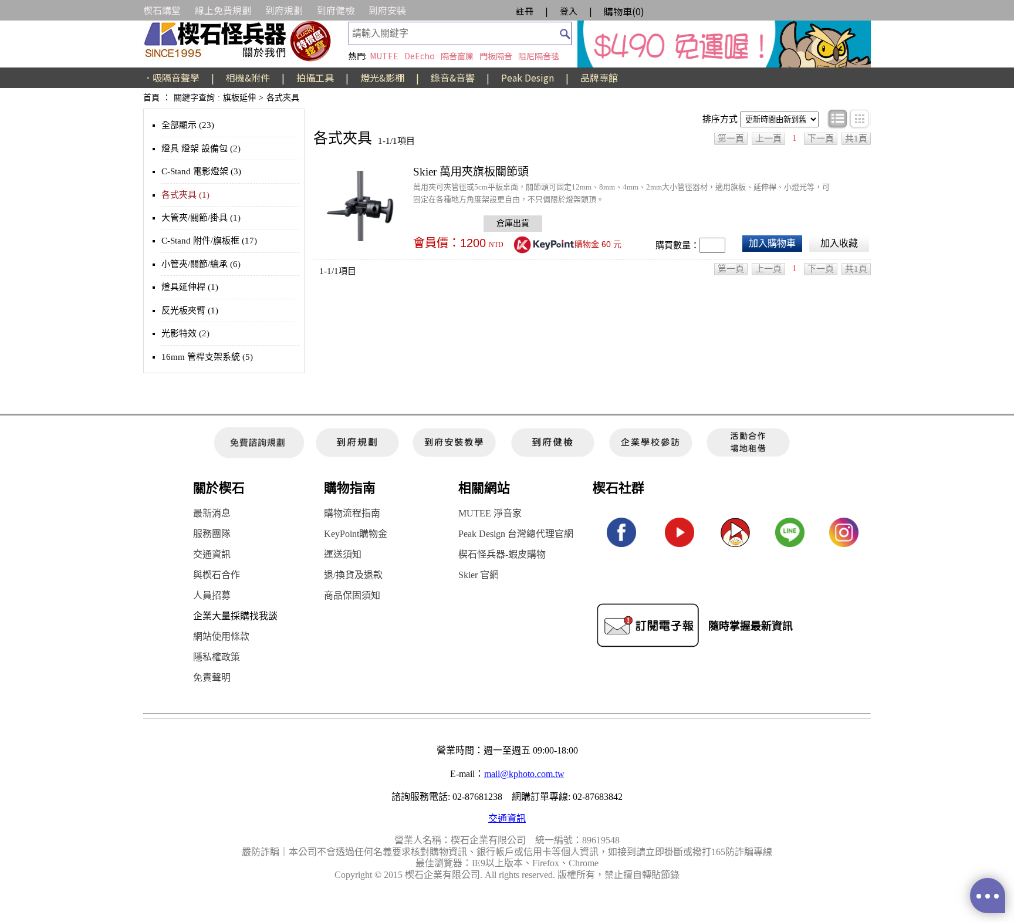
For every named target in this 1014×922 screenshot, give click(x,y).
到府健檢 (335, 10)
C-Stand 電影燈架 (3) (201, 171)
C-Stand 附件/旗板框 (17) (209, 240)
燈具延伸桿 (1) (189, 287)
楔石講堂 (162, 10)
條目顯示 (838, 119)
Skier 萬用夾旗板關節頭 (471, 172)
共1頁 (856, 138)
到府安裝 (387, 10)
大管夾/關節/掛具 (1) (201, 217)
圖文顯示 (860, 119)
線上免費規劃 (223, 10)
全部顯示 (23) (187, 125)
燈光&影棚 (382, 77)
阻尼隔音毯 (538, 56)
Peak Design (527, 77)
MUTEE (384, 56)
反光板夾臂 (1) (189, 310)
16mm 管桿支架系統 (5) (207, 357)
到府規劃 (284, 10)
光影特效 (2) (185, 333)
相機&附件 (248, 77)
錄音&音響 (453, 77)
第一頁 (731, 138)
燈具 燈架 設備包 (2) (201, 148)
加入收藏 (839, 243)
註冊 (524, 11)
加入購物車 (772, 243)
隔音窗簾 (457, 56)
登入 (568, 11)
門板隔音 (495, 56)
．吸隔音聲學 (171, 77)
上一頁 (768, 138)
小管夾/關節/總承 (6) (201, 264)
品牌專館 (599, 77)
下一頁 (820, 138)
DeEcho (419, 56)
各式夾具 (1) (185, 195)
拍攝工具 (315, 77)
